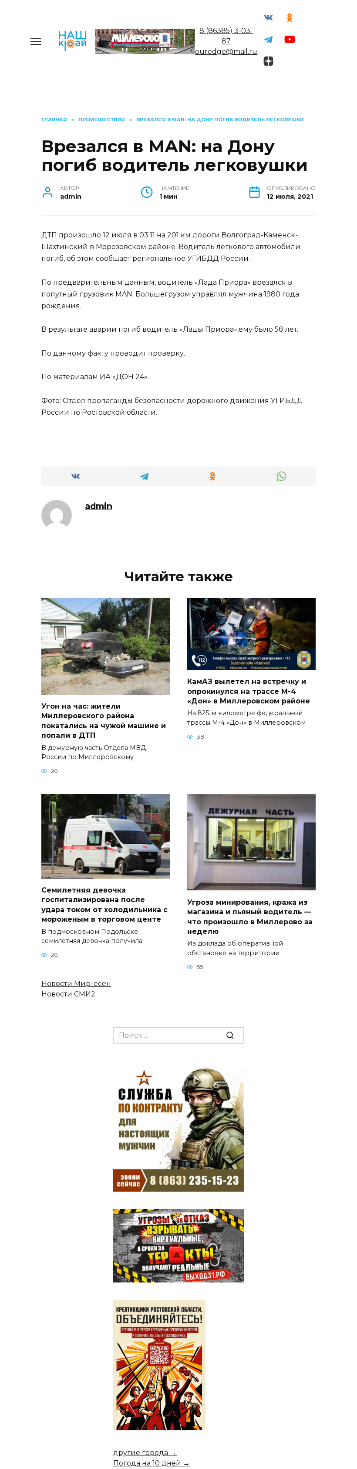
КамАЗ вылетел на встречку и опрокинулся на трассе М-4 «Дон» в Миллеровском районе (248, 691)
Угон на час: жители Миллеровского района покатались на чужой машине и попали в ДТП (103, 720)
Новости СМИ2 (68, 994)
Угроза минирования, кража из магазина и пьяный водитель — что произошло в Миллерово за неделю (250, 916)
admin (98, 506)
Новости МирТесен (76, 983)
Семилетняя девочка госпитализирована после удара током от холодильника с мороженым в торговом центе (104, 904)
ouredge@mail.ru (226, 51)
